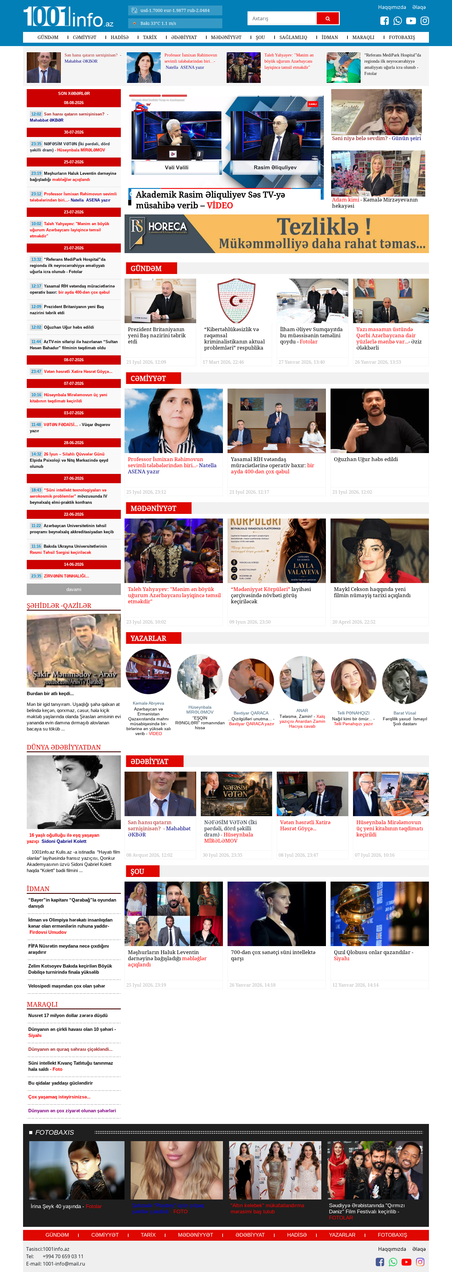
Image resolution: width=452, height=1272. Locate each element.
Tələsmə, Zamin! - (302, 721)
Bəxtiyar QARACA (251, 712)
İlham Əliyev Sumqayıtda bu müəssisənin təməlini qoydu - (311, 335)
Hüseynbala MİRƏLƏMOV (199, 709)
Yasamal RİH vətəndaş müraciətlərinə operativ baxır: (72, 289)
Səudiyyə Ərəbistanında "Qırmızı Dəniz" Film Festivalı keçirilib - (367, 1212)
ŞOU (260, 37)
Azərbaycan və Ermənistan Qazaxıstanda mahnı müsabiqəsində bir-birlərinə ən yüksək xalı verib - (148, 721)
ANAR (302, 710)
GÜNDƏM (48, 37)
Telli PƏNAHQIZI (353, 712)
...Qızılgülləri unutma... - (251, 721)
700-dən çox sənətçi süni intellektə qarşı (273, 955)
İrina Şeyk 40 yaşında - (66, 1206)
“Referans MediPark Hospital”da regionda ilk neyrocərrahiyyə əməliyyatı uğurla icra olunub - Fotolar (392, 64)
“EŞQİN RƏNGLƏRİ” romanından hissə (200, 722)
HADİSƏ (120, 37)
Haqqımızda (392, 1249)
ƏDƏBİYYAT (184, 37)
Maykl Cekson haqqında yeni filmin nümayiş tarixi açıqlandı (372, 592)
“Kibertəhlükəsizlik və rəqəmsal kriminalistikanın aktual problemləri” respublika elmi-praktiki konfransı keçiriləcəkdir (234, 338)
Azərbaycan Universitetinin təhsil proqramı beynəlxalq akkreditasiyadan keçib (72, 528)
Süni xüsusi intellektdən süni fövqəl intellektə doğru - (226, 194)
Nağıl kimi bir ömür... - (353, 721)
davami (73, 589)
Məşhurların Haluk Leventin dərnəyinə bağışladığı (73, 176)
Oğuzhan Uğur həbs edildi (62, 327)
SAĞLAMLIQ (293, 37)
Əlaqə (419, 1249)
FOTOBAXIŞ (402, 37)
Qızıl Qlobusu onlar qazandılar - (373, 955)
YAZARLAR (342, 1235)
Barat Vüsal (405, 712)
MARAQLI (363, 37)
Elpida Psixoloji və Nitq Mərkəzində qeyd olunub (69, 460)
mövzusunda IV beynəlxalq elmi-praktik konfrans (68, 496)
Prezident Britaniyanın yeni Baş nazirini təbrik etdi (67, 309)
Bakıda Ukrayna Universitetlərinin (68, 549)
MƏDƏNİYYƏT (226, 37)
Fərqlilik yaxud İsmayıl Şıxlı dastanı (405, 721)
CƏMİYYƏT (84, 37)
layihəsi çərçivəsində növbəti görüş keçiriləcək (271, 595)
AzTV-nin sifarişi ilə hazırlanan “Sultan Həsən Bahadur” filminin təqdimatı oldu (74, 344)
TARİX (150, 37)
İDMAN (330, 37)
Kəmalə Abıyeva (148, 703)
